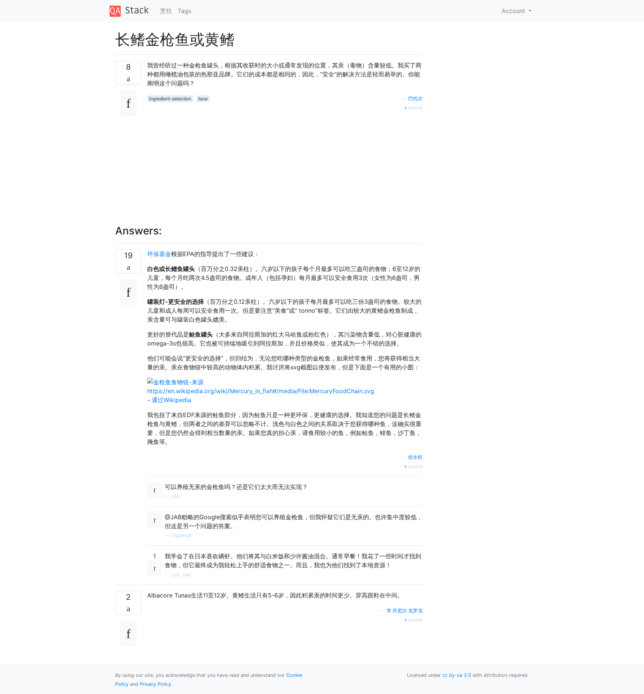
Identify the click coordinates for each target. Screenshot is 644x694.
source (415, 107)
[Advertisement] (285, 163)
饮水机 (415, 457)
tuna (203, 98)
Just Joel (180, 574)
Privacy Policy (155, 684)
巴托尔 (415, 98)
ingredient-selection (170, 98)
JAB (175, 496)
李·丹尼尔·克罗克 (404, 610)
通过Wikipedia (171, 400)
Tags (184, 11)
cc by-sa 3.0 (456, 675)
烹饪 (166, 11)
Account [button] (514, 11)
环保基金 (159, 254)
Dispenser (181, 535)
